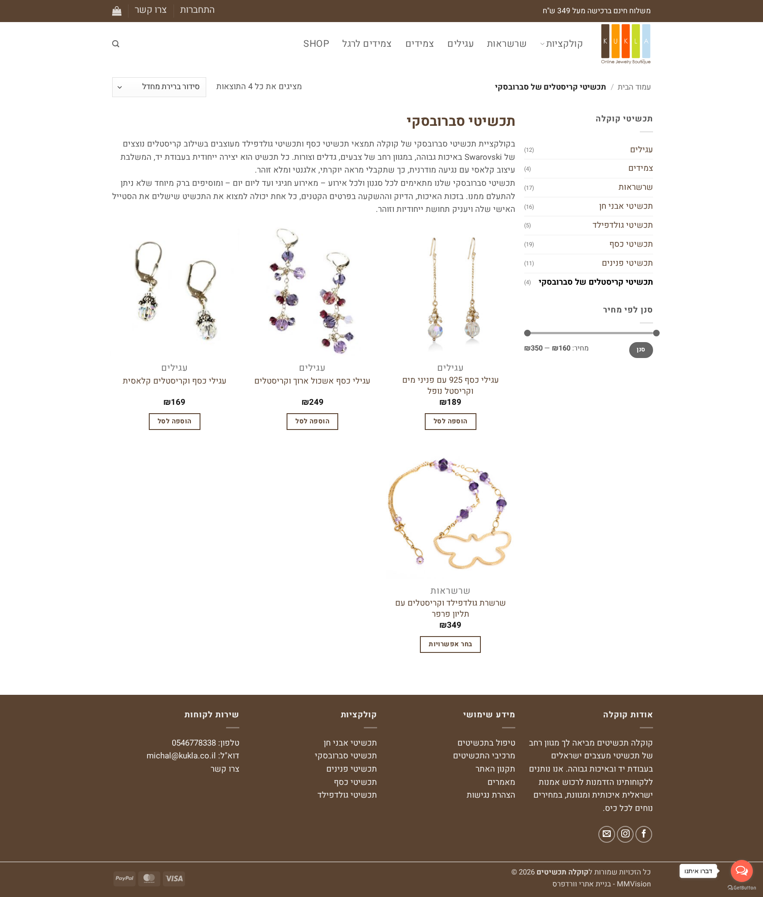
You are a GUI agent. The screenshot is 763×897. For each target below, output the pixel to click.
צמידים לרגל (367, 44)
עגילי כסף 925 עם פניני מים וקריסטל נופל (450, 385)
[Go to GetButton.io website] (742, 888)
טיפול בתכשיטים (486, 743)
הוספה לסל (451, 421)
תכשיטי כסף (631, 244)
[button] (197, 10)
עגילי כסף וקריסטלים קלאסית (175, 381)
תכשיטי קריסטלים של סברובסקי (596, 282)
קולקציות (564, 44)
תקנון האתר (495, 769)
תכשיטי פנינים (627, 263)
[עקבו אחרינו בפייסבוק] (643, 834)
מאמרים (501, 782)
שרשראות (507, 44)
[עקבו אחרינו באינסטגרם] (625, 834)
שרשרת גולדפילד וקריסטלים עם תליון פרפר (450, 608)
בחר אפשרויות (450, 644)
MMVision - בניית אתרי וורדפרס (601, 884)
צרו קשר (151, 10)
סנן (641, 349)
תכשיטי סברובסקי (346, 756)
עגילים (460, 44)
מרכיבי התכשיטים (484, 756)
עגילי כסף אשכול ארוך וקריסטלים (312, 381)
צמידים (419, 44)
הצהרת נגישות (491, 795)
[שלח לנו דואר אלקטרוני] (606, 834)
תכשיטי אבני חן (626, 206)
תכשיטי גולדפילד (623, 225)
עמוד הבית (634, 87)
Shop (316, 44)
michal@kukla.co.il (181, 756)
